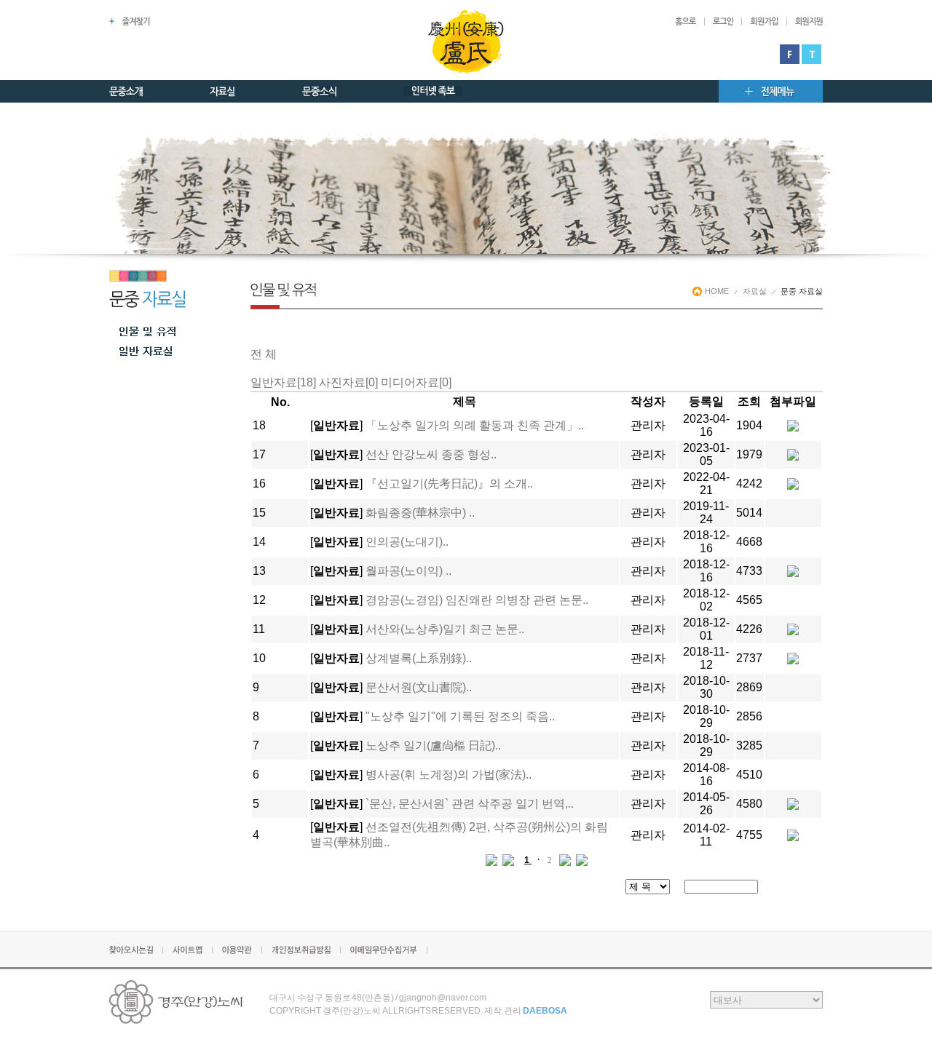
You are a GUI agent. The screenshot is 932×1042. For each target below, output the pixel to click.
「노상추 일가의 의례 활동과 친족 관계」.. (475, 425)
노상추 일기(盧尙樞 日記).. (433, 745)
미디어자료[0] (416, 382)
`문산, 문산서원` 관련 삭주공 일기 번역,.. (470, 804)
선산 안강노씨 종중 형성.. (431, 454)
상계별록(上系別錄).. (419, 658)
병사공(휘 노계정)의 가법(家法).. (449, 774)
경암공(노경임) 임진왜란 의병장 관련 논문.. (477, 600)
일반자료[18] (283, 382)
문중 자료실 (802, 291)
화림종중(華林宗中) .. (420, 512)
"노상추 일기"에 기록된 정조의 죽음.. (460, 716)
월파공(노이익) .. (408, 571)
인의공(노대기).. (407, 542)
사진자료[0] (348, 382)
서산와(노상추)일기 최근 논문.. (445, 629)
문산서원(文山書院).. (419, 687)
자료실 (755, 291)
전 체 (263, 354)
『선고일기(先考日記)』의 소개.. (449, 483)
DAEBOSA (545, 1011)
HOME (717, 291)
